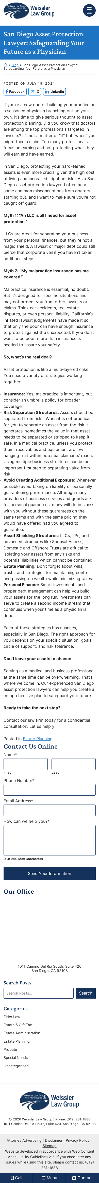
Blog (15, 65)
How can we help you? (27, 821)
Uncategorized (16, 1066)
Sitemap (50, 1145)
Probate (10, 1049)
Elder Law (12, 1017)
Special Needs (16, 1057)
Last (55, 772)
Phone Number (19, 780)
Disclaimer (53, 1140)
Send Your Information (49, 873)
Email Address (18, 800)
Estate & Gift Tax (18, 1025)
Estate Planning (38, 738)
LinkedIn (53, 91)
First (7, 772)
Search (85, 993)
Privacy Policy (77, 1140)
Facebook (14, 91)
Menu (89, 13)
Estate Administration (22, 1033)
